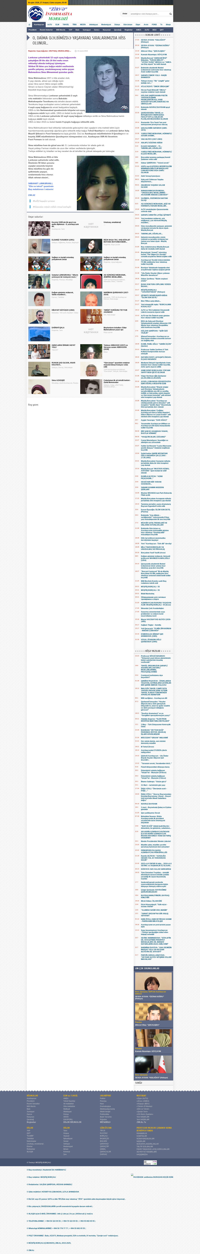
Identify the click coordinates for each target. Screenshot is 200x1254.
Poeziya (103, 1101)
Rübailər (103, 1119)
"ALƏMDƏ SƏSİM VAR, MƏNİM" (154, 910)
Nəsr (102, 1104)
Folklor (102, 1098)
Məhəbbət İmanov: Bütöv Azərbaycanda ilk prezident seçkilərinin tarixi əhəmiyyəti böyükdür (153, 819)
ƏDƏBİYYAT (105, 1095)
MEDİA (83, 25)
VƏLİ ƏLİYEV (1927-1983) (151, 139)
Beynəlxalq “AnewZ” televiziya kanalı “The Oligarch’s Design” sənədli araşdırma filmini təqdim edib (156, 254)
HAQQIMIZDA (142, 1154)
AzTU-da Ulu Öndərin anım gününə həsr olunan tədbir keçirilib (155, 317)
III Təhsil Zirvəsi (147, 747)
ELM (57, 25)
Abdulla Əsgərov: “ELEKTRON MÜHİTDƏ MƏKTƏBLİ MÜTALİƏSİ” (155, 720)
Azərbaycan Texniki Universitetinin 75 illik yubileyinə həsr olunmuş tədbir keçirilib (155, 262)
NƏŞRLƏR (141, 1141)
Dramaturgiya (105, 1106)
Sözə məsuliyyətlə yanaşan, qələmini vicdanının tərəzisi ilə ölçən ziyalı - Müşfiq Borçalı (156, 228)
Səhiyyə (66, 1144)
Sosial (65, 1141)
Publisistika (104, 1114)
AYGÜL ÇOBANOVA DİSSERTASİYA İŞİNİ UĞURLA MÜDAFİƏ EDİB (156, 382)
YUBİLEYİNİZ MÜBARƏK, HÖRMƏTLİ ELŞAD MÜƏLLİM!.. (156, 153)
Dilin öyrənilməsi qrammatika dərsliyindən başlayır (153, 539)
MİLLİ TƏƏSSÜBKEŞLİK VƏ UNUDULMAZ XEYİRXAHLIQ (153, 548)
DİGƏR (30, 1128)
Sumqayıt (87, 30)
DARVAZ (103, 1154)
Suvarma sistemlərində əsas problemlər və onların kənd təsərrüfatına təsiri (153, 614)
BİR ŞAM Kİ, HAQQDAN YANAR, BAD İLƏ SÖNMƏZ (154, 432)
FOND (154, 25)
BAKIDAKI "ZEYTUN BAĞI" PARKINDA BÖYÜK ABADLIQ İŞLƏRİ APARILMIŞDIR (153, 732)
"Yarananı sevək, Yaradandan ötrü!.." (156, 763)
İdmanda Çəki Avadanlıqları (152, 608)
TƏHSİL (66, 25)
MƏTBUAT (141, 1095)
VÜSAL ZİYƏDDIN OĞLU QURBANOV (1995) (151, 641)
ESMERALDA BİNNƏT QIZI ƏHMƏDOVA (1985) (152, 635)
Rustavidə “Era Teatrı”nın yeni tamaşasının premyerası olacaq (154, 123)
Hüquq (66, 1133)
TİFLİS (102, 1131)
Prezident (32, 30)
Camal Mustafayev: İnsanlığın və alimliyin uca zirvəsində (154, 441)
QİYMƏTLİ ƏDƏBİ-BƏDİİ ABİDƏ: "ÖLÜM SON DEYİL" (154, 296)
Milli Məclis (60, 30)
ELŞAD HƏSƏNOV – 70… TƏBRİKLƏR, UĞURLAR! (151, 147)
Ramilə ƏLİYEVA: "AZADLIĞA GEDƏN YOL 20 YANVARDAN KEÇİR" (153, 858)
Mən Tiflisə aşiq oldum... (151, 301)
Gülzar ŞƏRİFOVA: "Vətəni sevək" (155, 163)
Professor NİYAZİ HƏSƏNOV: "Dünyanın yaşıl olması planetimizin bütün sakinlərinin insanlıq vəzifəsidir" (156, 659)
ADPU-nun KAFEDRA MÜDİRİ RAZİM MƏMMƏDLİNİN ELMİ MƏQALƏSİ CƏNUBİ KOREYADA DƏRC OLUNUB (156, 169)
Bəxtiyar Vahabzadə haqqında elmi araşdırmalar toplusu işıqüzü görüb (155, 269)
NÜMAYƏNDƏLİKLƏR (145, 1139)
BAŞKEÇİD (104, 1139)
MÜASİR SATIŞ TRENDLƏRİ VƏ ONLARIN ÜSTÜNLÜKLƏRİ (154, 524)
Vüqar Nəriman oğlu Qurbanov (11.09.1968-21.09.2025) (153, 377)
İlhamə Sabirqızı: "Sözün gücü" (154, 782)
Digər (138, 25)
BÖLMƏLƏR (32, 1095)
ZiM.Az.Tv (141, 1122)
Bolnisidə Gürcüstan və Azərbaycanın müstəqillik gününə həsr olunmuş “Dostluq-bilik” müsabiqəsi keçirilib (155, 531)
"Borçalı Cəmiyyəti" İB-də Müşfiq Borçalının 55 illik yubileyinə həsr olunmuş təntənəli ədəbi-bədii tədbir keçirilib (156, 574)
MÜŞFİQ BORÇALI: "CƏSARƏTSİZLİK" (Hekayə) (153, 291)
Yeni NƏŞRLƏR (143, 1117)
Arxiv (146, 25)
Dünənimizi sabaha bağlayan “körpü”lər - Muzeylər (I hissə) (153, 777)
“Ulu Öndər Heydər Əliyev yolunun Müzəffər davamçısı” (155, 274)
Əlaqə (168, 25)
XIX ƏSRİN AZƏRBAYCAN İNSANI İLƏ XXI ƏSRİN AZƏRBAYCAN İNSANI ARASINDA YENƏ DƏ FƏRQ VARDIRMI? (156, 835)
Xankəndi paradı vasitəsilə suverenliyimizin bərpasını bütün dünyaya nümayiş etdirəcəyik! (154, 884)
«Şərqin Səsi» (142, 1112)
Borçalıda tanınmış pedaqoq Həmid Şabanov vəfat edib (155, 158)
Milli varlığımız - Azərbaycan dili (154, 698)
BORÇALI (104, 1136)
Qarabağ (117, 30)
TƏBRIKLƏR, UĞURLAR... (152, 234)
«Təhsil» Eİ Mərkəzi (144, 1106)
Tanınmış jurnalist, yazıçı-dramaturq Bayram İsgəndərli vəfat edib (156, 505)
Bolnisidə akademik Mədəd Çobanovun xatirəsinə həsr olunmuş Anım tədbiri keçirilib (156, 70)
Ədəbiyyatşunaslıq (107, 1109)
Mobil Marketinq (147, 594)
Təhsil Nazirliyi (69, 1101)
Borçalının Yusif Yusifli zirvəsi (153, 553)
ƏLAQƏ (30, 1152)
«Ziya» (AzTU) (142, 1098)
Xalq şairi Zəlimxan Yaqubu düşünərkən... (152, 181)
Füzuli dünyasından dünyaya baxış (155, 767)
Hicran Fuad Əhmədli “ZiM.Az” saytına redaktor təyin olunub (153, 91)
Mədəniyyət (106, 25)
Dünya (117, 25)
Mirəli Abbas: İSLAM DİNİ (151, 901)
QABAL (103, 1149)
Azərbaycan (39, 25)
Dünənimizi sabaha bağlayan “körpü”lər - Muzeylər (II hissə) (153, 771)
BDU (155, 30)
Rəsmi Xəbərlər (46, 30)
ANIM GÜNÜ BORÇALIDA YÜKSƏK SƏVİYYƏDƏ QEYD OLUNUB (155, 371)
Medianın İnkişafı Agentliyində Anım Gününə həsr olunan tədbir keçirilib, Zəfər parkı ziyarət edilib (156, 365)
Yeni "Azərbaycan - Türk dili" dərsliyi (156, 544)
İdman (65, 1149)
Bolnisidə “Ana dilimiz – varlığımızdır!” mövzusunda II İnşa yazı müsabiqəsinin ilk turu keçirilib (155, 517)
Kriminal (66, 1152)
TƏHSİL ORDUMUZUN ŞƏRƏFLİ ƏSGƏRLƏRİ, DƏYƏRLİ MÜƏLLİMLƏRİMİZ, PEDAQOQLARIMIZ (154, 669)
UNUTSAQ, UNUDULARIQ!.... (60, 51)
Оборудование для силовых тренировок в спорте (153, 598)
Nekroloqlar (31, 1141)
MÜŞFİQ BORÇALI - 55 (150, 587)
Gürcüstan (127, 25)
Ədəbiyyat (93, 25)
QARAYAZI (104, 1144)
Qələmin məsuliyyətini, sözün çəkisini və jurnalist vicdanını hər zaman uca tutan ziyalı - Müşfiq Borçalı (154, 240)
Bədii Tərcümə (106, 1117)
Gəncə (96, 30)
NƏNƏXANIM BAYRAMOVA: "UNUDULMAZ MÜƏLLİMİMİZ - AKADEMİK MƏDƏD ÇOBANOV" (154, 193)
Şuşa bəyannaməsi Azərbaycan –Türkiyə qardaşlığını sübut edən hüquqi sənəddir (154, 932)
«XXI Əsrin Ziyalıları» (145, 1114)
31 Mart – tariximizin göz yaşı (153, 785)
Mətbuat (66, 1109)
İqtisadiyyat (67, 1139)
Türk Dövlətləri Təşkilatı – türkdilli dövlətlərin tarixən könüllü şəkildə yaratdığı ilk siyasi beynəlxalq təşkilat (155, 876)
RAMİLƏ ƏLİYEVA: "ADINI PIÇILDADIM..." (152, 477)
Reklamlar (31, 1149)
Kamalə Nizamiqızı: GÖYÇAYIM (154, 55)
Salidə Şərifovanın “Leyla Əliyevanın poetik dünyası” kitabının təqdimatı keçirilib (156, 448)
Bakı (77, 30)
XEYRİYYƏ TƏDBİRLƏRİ (147, 1152)
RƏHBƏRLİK (142, 1133)
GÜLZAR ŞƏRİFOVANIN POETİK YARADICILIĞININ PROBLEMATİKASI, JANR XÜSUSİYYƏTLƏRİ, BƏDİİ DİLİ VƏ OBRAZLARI (155, 100)
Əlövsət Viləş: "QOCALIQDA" (153, 51)
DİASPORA (67, 1119)
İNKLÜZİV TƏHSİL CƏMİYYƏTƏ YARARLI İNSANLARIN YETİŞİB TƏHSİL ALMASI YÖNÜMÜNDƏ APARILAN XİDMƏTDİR (154, 692)
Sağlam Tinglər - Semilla (151, 625)
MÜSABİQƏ (105, 1122)
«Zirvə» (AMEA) (143, 1101)
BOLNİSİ (103, 1141)
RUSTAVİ (103, 1133)
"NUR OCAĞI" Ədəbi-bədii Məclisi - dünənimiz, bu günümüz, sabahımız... (156, 827)
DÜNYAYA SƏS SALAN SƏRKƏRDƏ (156, 869)
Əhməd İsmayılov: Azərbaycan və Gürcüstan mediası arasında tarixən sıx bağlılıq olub (156, 338)
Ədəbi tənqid (105, 1112)
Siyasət (66, 1136)
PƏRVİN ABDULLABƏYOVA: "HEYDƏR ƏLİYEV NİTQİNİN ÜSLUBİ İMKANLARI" (156, 957)
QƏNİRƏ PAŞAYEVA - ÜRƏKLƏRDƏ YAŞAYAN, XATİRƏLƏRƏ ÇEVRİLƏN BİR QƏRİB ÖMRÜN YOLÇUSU (156, 683)
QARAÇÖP (104, 1146)
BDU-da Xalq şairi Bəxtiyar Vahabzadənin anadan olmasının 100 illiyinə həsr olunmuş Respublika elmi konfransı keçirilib (156, 324)
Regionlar (129, 30)
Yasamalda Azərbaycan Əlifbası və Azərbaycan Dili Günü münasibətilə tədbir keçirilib (155, 426)
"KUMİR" (30, 1136)
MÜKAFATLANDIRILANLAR (148, 1144)
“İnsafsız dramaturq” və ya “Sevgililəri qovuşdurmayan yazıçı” (155, 714)
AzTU (147, 30)
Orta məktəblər (69, 1106)
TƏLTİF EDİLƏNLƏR (145, 1147)
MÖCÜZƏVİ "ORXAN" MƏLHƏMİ (154, 738)
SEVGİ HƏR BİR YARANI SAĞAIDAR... (151, 483)
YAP (71, 30)
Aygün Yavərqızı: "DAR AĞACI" (154, 420)
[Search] (171, 13)
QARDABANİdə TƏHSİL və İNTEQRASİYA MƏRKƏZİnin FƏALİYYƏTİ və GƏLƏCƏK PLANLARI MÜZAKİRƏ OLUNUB (154, 116)
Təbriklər (30, 1139)
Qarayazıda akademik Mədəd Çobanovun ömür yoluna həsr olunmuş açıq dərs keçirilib (153, 566)
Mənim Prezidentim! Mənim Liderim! (156, 841)
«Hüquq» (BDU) (143, 1104)
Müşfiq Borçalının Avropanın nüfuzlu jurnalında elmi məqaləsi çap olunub (156, 500)
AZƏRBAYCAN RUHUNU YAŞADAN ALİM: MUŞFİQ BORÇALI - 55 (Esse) (156, 604)
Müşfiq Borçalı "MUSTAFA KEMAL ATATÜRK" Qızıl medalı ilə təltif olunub (155, 471)
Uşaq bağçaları (42, 51)
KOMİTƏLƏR (142, 1136)
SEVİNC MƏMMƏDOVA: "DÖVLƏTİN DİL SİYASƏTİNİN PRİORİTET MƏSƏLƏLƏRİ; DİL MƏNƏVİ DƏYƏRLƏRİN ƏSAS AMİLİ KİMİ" (156, 941)
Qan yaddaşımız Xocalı (150, 813)
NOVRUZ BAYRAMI (149, 804)
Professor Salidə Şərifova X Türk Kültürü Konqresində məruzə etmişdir (154, 352)
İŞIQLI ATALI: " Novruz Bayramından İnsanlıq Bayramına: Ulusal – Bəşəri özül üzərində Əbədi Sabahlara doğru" (156, 797)
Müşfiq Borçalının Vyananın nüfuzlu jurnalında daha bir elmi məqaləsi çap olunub (155, 463)
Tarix (65, 1131)
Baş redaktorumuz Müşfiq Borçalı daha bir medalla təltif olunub (155, 248)
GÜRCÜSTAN (105, 1128)
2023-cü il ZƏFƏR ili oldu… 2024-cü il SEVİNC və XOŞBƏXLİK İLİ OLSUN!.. (156, 865)
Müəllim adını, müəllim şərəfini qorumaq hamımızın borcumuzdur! (155, 846)
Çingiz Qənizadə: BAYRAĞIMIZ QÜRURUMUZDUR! (153, 891)
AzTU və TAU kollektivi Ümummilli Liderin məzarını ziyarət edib (155, 311)
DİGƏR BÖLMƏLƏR (72, 1122)
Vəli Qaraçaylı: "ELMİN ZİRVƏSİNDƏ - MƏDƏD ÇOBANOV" (156, 630)
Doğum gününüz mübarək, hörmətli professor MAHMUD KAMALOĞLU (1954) (155, 558)
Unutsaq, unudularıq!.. (35, 1144)
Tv (161, 25)
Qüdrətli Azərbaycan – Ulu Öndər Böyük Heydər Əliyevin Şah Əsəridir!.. (154, 758)
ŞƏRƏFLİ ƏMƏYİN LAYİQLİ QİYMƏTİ (156, 215)
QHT (162, 30)
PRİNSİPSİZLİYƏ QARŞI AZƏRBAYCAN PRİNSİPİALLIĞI (154, 851)
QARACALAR (105, 1152)
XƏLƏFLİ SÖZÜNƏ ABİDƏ (151, 143)
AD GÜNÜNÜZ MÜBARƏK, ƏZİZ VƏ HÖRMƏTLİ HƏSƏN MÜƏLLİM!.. (155, 205)
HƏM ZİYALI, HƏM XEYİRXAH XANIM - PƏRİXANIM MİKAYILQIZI (156, 920)
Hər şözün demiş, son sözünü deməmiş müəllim (153, 742)
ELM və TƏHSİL (70, 1095)
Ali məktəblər (68, 1104)
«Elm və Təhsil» (143, 1109)
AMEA (139, 30)
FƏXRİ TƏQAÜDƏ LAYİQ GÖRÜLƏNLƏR (153, 1149)
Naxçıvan (107, 30)
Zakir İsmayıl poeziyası (150, 176)
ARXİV (66, 1117)
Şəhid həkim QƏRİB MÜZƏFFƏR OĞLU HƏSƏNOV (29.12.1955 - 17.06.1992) (154, 455)
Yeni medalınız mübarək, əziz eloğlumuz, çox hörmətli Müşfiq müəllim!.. (154, 220)
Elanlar (30, 1146)
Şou (65, 1154)
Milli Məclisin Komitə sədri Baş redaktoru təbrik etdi (153, 582)
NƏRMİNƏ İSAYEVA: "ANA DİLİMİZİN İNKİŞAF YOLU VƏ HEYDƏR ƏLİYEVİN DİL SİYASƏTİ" (156, 950)
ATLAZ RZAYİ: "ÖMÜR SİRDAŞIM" (155, 86)
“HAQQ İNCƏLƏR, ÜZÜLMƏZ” (153, 437)
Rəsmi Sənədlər (33, 1104)
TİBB (74, 25)
